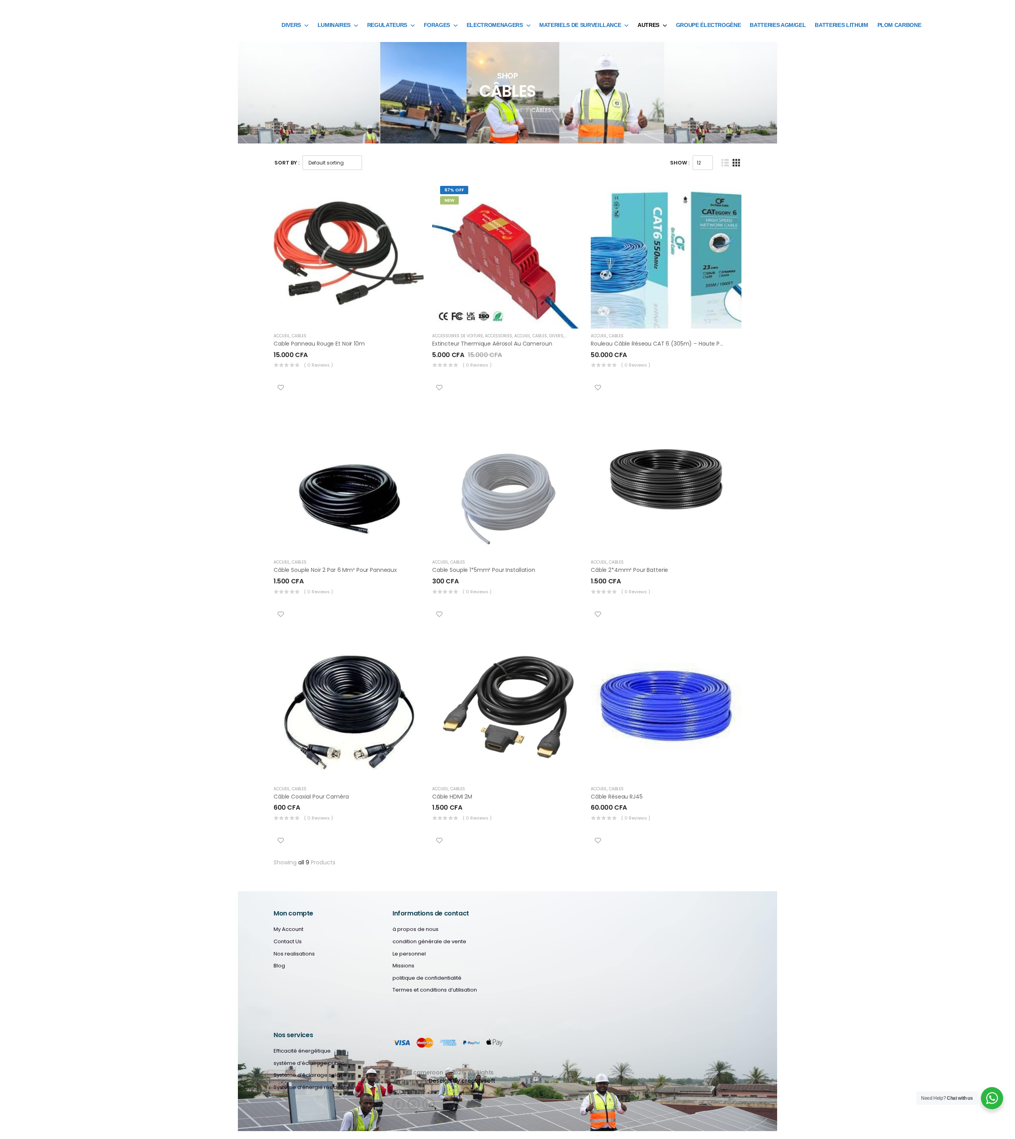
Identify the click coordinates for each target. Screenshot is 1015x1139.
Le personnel (409, 954)
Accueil (512, 110)
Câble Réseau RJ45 (617, 797)
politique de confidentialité (427, 978)
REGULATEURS (387, 25)
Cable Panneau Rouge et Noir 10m (319, 344)
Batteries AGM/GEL (778, 25)
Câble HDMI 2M (452, 797)
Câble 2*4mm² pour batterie (629, 570)
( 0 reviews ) (318, 365)
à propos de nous (416, 929)
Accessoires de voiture (457, 336)
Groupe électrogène (708, 25)
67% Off (454, 190)
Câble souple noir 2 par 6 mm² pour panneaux (335, 570)
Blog (279, 966)
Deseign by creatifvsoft (462, 1081)
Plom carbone (899, 25)
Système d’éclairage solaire (310, 1075)
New (449, 200)
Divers (291, 25)
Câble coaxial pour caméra (311, 797)
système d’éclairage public (309, 1063)
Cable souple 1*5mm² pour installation (483, 570)
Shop (485, 110)
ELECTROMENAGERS (495, 25)
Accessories (498, 336)
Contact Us (288, 941)
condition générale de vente (429, 941)
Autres (648, 25)
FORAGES (437, 25)
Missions (403, 966)
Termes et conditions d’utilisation (435, 990)
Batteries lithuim (841, 25)
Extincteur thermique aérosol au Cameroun (492, 344)
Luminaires (334, 25)
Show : (679, 162)
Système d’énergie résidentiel (312, 1087)
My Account (288, 929)
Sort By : (286, 162)
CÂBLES (299, 336)
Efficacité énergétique (302, 1051)
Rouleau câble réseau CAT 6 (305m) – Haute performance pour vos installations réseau (712, 344)
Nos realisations (294, 954)
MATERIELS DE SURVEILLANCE (580, 25)
